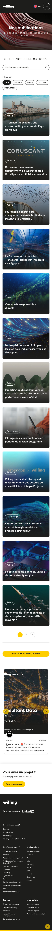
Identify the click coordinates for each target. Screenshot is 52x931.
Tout (6, 82)
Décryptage (9, 87)
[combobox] (26, 67)
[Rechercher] (46, 67)
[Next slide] (46, 711)
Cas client (42, 82)
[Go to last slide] (6, 711)
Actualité (18, 82)
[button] (46, 6)
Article (30, 82)
